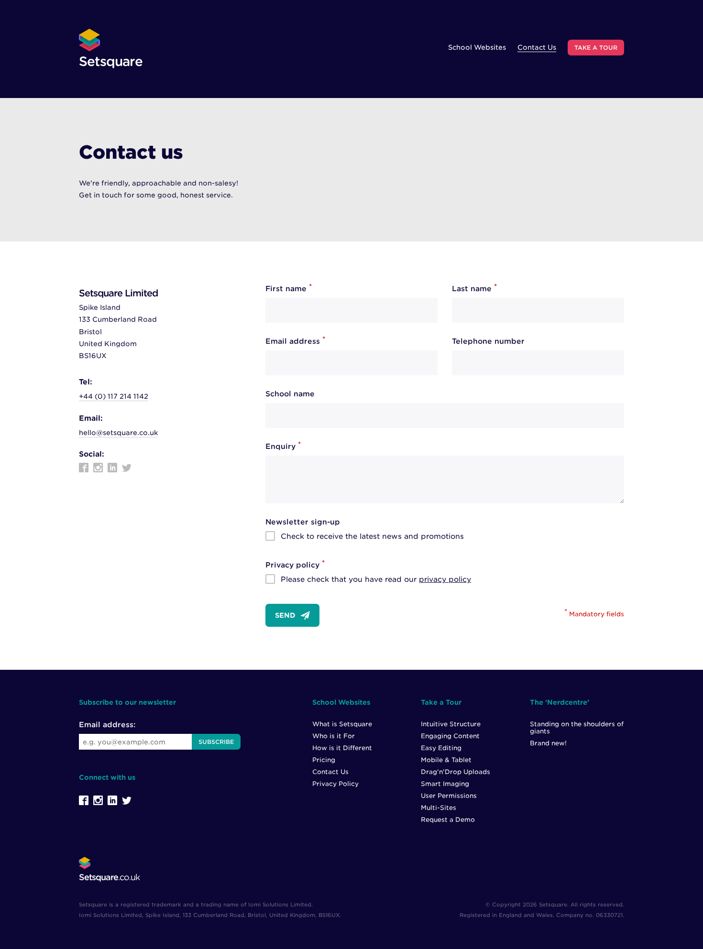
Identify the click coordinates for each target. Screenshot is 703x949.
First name (288, 288)
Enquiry (283, 446)
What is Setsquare (342, 724)
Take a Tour (595, 47)
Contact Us (536, 47)
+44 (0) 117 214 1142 (113, 396)
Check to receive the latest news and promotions (372, 536)
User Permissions (449, 795)
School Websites (477, 47)
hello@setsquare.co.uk (118, 432)
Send (285, 615)
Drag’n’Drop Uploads (455, 771)
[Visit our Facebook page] (83, 467)
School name (290, 394)
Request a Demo (448, 819)
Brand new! (548, 743)
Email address (295, 341)
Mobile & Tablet (446, 760)
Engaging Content (450, 736)
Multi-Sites (438, 807)
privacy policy (445, 579)
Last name (474, 288)
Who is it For (333, 736)
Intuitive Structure (451, 724)
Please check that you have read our (376, 579)
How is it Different (342, 748)
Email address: (107, 724)
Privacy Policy (335, 783)
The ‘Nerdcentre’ (559, 702)
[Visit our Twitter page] (127, 467)
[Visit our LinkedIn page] (112, 467)
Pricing (323, 760)
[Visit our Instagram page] (98, 467)
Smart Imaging (445, 783)
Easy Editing (441, 748)
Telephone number (488, 341)
